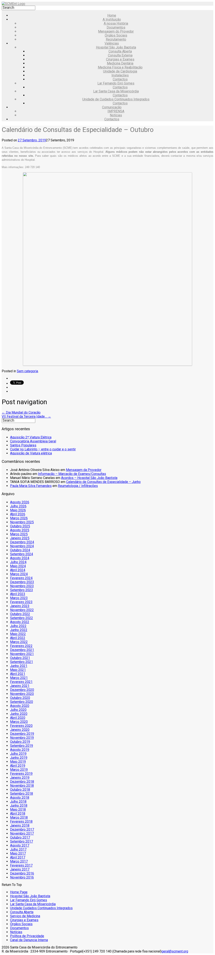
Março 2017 (19, 861)
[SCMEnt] (13, 4)
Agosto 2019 (19, 750)
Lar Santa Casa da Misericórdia (116, 91)
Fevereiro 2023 (21, 602)
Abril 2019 (17, 766)
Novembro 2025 (22, 522)
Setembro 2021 (21, 662)
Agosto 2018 (19, 798)
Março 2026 (19, 518)
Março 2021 (19, 678)
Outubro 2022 (20, 614)
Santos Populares (23, 445)
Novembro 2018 (22, 786)
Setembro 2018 (21, 794)
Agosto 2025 (19, 530)
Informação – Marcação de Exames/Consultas (72, 474)
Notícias (116, 115)
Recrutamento (116, 39)
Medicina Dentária (120, 63)
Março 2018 (19, 818)
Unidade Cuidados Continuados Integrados (41, 908)
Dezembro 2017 (22, 829)
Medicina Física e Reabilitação (120, 67)
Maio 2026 (18, 510)
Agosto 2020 (19, 706)
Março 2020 (19, 722)
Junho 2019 (18, 758)
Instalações (120, 75)
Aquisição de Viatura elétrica (31, 453)
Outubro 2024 (20, 550)
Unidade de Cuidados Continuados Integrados (115, 99)
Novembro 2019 (22, 738)
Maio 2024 (18, 566)
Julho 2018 (18, 802)
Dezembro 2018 (22, 782)
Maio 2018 (18, 810)
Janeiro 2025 (19, 538)
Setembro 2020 (21, 702)
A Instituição (112, 19)
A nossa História (116, 23)
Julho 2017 (18, 849)
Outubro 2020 (20, 698)
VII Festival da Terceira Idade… (26, 416)
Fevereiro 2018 (21, 821)
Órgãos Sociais (116, 35)
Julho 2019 (18, 754)
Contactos (120, 79)
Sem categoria (27, 371)
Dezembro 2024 (22, 542)
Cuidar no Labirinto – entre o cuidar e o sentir (43, 449)
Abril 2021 (17, 674)
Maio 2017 (18, 853)
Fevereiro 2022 (21, 646)
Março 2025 (19, 534)
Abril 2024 (17, 570)
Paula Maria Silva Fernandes (31, 486)
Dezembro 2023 (22, 582)
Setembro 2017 (21, 841)
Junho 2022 (18, 630)
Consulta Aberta (120, 51)
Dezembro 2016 (22, 873)
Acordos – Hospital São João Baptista (89, 478)
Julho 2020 (18, 710)
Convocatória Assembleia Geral (33, 441)
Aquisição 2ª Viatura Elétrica (30, 437)
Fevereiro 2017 (21, 865)
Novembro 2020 (22, 694)
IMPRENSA (116, 111)
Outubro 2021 (20, 658)
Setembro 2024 (21, 554)
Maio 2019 (18, 762)
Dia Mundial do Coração (21, 412)
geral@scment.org (174, 951)
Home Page (19, 892)
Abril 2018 (17, 814)
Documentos (116, 27)
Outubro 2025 (20, 526)
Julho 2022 (18, 626)
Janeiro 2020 (19, 730)
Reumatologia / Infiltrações (78, 486)
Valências (112, 43)
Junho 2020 (18, 714)
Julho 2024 (18, 562)
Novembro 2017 (22, 833)
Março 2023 (19, 598)
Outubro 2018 (20, 790)
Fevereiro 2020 (21, 726)
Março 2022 (19, 642)
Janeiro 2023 (19, 606)
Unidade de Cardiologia (120, 71)
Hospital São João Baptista (116, 47)
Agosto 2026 (19, 502)
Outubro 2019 (20, 742)
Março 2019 (19, 770)
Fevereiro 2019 (21, 774)
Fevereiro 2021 (21, 682)
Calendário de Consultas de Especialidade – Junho (103, 482)
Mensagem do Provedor (116, 31)
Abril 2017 (17, 857)
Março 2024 (19, 574)
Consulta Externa (120, 55)
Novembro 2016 (22, 877)
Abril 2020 (17, 718)
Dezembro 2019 (22, 734)
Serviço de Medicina (25, 916)
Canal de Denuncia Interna (29, 940)
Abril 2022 (17, 638)
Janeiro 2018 (19, 825)
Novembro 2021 (22, 654)
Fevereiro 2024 (21, 578)
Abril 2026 (17, 514)
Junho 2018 (18, 806)
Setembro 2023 (21, 590)
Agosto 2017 (19, 845)
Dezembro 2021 (22, 650)
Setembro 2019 (21, 746)
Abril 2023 (17, 594)
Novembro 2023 (22, 586)
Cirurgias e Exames (120, 59)
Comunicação (112, 107)
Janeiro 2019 (19, 778)
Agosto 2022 (19, 622)
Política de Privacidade (27, 936)
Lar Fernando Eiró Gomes (115, 83)
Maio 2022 (18, 634)
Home (111, 15)
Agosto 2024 (19, 558)
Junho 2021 (18, 666)
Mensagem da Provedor (83, 470)
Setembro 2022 (21, 618)
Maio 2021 (18, 670)
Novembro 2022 (22, 610)
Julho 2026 (18, 506)
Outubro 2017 (20, 837)
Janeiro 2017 (19, 869)
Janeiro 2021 (19, 686)
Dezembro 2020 (22, 690)
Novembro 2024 (22, 546)
